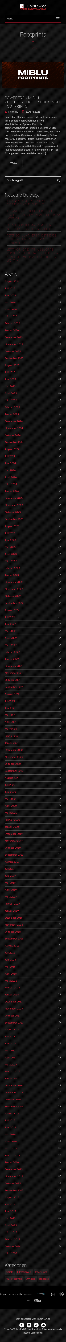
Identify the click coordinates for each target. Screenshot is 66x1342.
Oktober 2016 (13, 1099)
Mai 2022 (10, 631)
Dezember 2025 (14, 337)
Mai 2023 (10, 547)
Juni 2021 (10, 708)
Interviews (41, 1272)
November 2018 (14, 925)
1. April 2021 (32, 112)
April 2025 (11, 393)
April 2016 (11, 1141)
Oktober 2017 (13, 1015)
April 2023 (11, 554)
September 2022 (14, 603)
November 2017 (14, 1008)
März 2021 (11, 729)
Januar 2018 (12, 994)
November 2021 (14, 673)
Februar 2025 (12, 407)
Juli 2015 (10, 1204)
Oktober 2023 (13, 512)
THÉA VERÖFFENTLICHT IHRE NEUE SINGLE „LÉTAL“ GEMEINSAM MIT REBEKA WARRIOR (33, 215)
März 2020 (11, 813)
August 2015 (12, 1197)
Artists (9, 1272)
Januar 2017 (12, 1078)
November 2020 (14, 757)
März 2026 (11, 316)
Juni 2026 (10, 295)
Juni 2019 (10, 876)
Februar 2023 (12, 568)
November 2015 (14, 1176)
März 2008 (11, 1253)
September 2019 (14, 855)
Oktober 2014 (13, 1246)
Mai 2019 (10, 883)
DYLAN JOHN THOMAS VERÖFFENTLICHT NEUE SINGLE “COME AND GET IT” (34, 227)
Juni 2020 (10, 792)
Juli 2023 (10, 533)
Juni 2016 (10, 1127)
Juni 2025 (10, 379)
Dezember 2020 (14, 750)
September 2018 (14, 938)
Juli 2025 (10, 372)
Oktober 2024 (13, 435)
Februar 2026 (12, 323)
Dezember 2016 (14, 1085)
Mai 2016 (10, 1134)
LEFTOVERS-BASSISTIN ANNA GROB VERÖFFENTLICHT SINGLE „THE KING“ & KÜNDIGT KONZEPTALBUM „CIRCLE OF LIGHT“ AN (32, 255)
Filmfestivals (24, 1272)
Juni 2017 (10, 1043)
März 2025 (11, 400)
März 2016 (11, 1148)
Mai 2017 (10, 1050)
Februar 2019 (12, 903)
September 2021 (14, 687)
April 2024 (11, 477)
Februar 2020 (12, 820)
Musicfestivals (14, 1279)
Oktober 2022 (13, 596)
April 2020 (11, 806)
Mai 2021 (10, 715)
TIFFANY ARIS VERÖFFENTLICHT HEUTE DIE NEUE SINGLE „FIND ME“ (32, 203)
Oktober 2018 (13, 932)
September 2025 (14, 358)
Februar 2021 (12, 736)
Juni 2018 (10, 959)
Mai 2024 (10, 470)
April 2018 (11, 973)
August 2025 (12, 365)
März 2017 (11, 1064)
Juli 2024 (10, 456)
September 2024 (14, 442)
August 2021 (12, 694)
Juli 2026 (10, 288)
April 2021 (11, 722)
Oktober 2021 (13, 680)
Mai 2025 (10, 386)
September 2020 (14, 771)
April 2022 (11, 638)
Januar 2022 (12, 659)
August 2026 (12, 281)
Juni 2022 (10, 624)
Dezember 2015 (14, 1169)
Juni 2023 (10, 540)
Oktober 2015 (13, 1183)
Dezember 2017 (14, 1001)
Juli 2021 (10, 701)
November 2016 (14, 1092)
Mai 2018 (10, 966)
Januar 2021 (12, 743)
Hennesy (13, 112)
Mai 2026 (10, 302)
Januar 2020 (12, 827)
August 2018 (12, 945)
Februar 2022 (12, 652)
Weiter (13, 163)
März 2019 (11, 896)
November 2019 (14, 841)
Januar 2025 (12, 414)
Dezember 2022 (14, 582)
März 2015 (11, 1232)
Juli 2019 (10, 869)
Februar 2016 (12, 1155)
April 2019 (11, 890)
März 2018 (11, 981)
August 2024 (12, 449)
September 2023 (14, 519)
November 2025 (14, 344)
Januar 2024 (12, 491)
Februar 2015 (12, 1239)
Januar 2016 (12, 1162)
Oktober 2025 (13, 351)
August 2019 (12, 862)
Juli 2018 (10, 952)
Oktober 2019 (13, 848)
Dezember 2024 (14, 421)
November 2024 (14, 428)
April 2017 (11, 1057)
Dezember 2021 (14, 666)
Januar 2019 (12, 910)
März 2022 (11, 645)
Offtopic (30, 1279)
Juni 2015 (10, 1211)
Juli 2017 (10, 1036)
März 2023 (11, 561)
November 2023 (14, 505)
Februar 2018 (12, 987)
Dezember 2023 (14, 498)
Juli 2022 (10, 617)
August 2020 (12, 778)
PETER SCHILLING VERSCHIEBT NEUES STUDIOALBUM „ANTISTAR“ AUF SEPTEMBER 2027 (31, 239)
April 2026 (11, 309)
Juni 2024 (10, 463)
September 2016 (14, 1106)
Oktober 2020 (13, 764)
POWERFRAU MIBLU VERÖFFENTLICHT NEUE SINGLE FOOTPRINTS (33, 102)
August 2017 (12, 1029)
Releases (44, 1279)
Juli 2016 (10, 1120)
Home (33, 47)
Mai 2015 (10, 1218)
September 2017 (14, 1022)
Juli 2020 (10, 785)
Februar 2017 (12, 1071)
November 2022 (14, 589)
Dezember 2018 (14, 918)
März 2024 (11, 484)
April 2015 (11, 1225)
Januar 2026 (12, 330)
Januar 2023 (12, 575)
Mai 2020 (10, 799)
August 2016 (12, 1113)
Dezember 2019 (14, 834)
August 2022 (12, 610)
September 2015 (14, 1190)
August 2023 (12, 526)
